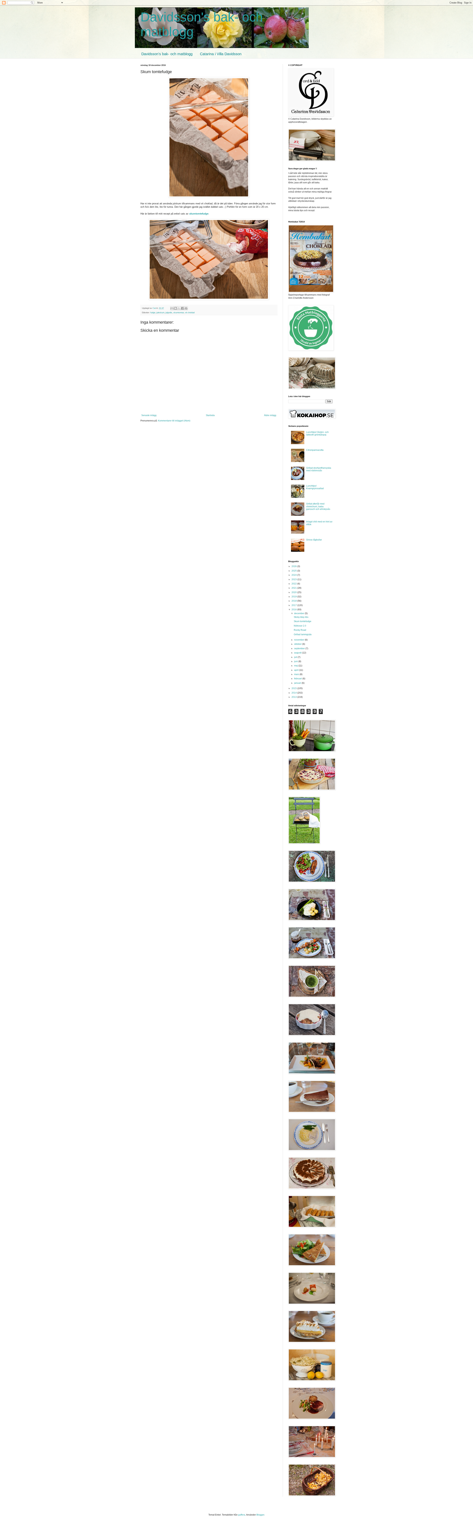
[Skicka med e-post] (172, 308)
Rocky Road (300, 630)
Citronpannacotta (315, 450)
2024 (294, 575)
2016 (294, 609)
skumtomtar (178, 312)
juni (296, 661)
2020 (294, 592)
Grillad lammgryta (303, 634)
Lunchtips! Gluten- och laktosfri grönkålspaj (317, 433)
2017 (294, 605)
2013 (294, 697)
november (299, 640)
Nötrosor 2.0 (300, 625)
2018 (294, 601)
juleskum (160, 312)
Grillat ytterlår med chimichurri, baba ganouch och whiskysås (318, 506)
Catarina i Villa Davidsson (220, 54)
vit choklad (190, 312)
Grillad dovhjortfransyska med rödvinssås (318, 469)
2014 (294, 692)
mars (297, 674)
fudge (152, 312)
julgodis (169, 312)
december (299, 613)
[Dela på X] (179, 308)
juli (296, 657)
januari (298, 683)
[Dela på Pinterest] (186, 308)
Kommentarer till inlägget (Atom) (174, 420)
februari (298, 678)
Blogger (260, 1515)
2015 (294, 688)
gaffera (241, 1515)
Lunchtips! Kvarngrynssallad (315, 487)
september (299, 648)
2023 (294, 579)
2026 (294, 566)
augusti (298, 652)
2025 (294, 570)
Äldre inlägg (270, 415)
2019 (294, 596)
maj (296, 665)
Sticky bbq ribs (301, 617)
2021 (294, 588)
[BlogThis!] (175, 308)
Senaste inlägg (148, 415)
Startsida (210, 415)
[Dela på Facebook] (182, 308)
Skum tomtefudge (302, 621)
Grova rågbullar (314, 539)
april (296, 670)
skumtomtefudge (198, 213)
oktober (298, 644)
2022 (294, 583)
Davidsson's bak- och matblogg (167, 54)
